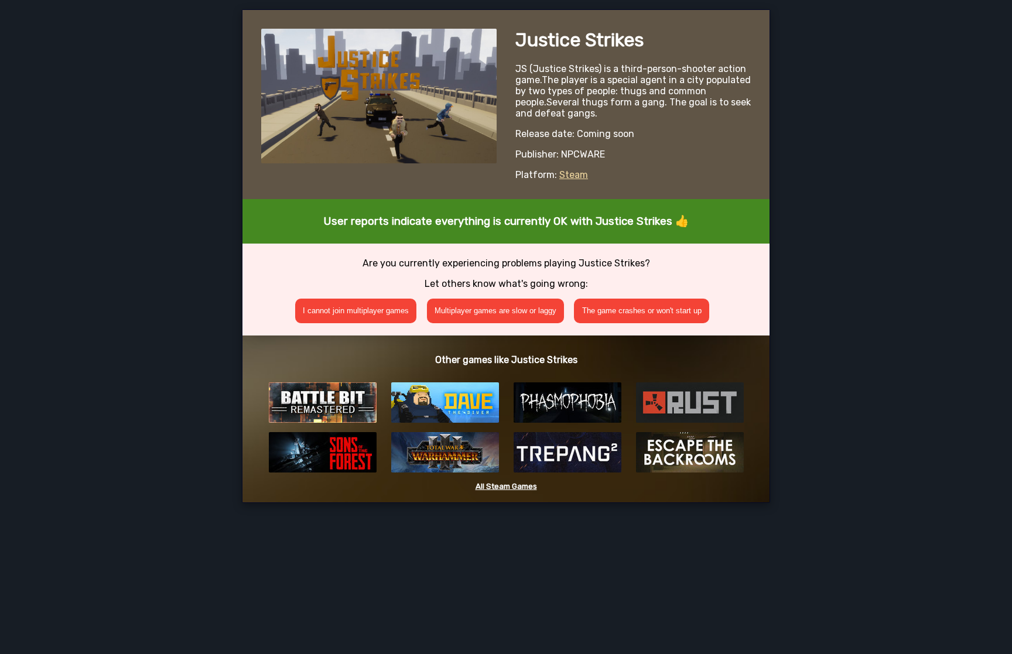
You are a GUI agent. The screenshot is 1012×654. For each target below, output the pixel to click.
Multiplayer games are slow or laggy (495, 310)
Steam (573, 174)
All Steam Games (506, 486)
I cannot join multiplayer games (356, 310)
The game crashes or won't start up (642, 310)
